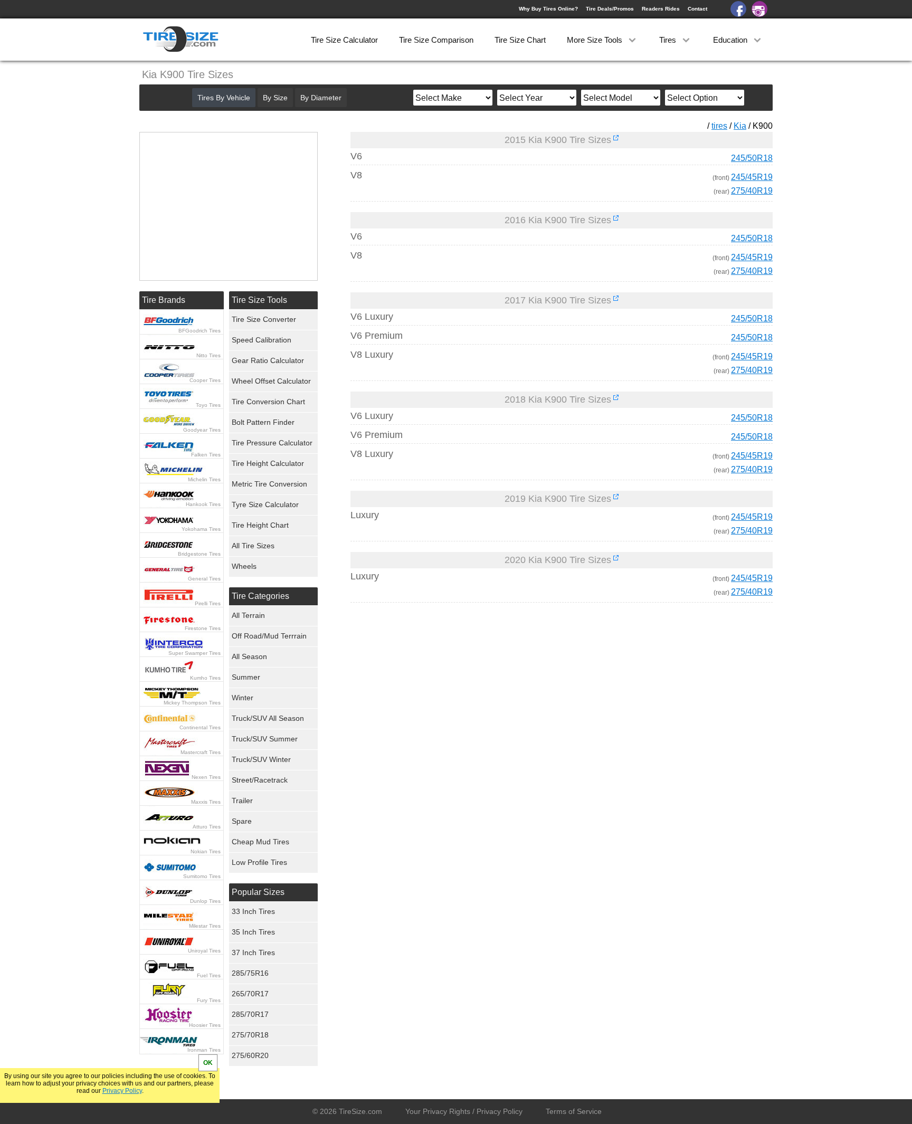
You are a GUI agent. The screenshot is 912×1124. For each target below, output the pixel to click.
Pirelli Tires (208, 603)
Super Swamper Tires (194, 653)
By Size (275, 97)
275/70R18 (250, 1035)
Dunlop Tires (205, 901)
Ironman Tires (204, 1050)
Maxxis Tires (206, 802)
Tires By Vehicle (223, 97)
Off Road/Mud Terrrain (269, 636)
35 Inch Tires (253, 932)
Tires (668, 39)
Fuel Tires (209, 975)
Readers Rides (661, 9)
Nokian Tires (206, 851)
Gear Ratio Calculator (268, 360)
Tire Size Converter (264, 319)
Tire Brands (163, 300)
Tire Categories (260, 596)
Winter (242, 697)
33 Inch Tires (253, 911)
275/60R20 (250, 1055)
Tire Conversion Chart (268, 401)
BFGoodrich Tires (199, 331)
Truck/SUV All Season (268, 718)
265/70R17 (250, 993)
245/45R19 (752, 177)
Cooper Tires (205, 380)
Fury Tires (209, 1000)
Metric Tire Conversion (269, 484)
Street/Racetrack (260, 780)
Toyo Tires (208, 405)
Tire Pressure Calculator (272, 443)
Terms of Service (574, 1111)
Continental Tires (200, 727)
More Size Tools (595, 39)
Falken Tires (206, 455)
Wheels (244, 566)
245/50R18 (752, 158)
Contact (697, 9)
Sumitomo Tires (202, 876)
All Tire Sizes (253, 545)
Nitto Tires (208, 355)
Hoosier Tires (205, 1025)
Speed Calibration (261, 340)
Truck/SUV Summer (265, 739)
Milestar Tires (205, 926)
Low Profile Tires (259, 862)
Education (731, 39)
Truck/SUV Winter (261, 759)
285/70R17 (250, 1014)
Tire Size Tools (259, 300)
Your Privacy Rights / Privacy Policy (463, 1111)
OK (208, 1062)
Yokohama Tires (201, 529)
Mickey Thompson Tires (192, 703)
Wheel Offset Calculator (271, 381)
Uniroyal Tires (204, 951)
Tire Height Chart (260, 525)
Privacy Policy (122, 1090)
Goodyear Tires (202, 430)
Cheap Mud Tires (260, 841)
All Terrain (248, 615)
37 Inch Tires (253, 952)
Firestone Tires (203, 628)
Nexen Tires (206, 777)
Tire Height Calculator (268, 463)
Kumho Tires (205, 678)
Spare (242, 821)
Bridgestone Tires (199, 554)
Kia (740, 125)
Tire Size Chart (520, 39)
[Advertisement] (542, 709)
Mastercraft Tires (200, 752)
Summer (246, 677)
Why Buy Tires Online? (548, 9)
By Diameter (320, 97)
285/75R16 (250, 973)
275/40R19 (752, 190)
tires (719, 125)
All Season (249, 656)
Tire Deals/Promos (610, 9)
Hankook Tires (203, 504)
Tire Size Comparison (436, 39)
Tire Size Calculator (344, 39)
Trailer (242, 800)
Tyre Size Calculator (265, 504)
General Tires (204, 579)
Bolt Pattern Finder (263, 422)
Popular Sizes (258, 892)
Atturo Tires (207, 827)
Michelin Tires (204, 479)
